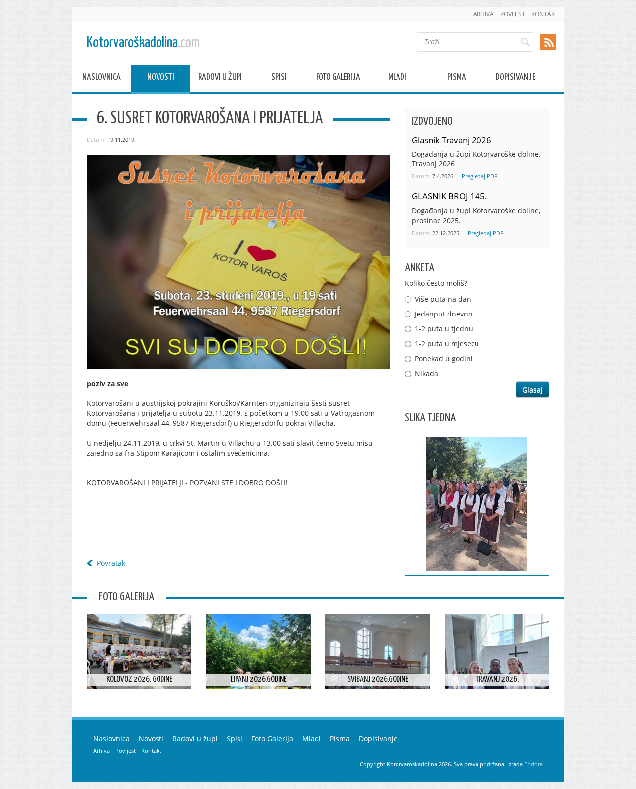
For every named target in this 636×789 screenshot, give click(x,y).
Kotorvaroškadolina (143, 43)
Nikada (426, 373)
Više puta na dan (443, 299)
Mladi (397, 79)
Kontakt (544, 14)
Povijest (512, 14)
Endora (533, 764)
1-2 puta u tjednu (444, 328)
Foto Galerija (338, 79)
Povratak (111, 563)
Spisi (279, 79)
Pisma (456, 79)
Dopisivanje (515, 79)
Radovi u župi (220, 79)
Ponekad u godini (444, 358)
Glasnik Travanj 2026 (451, 140)
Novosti (160, 79)
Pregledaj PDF (479, 176)
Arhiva (483, 14)
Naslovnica (101, 79)
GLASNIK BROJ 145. (449, 196)
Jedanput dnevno (443, 313)
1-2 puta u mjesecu (447, 343)
